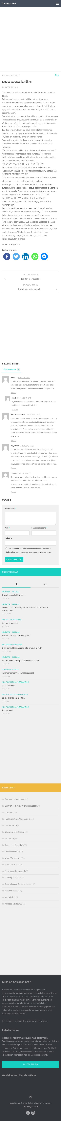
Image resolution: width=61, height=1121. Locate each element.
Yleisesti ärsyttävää (13, 904)
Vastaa (13, 393)
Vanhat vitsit (10, 897)
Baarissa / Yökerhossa (11, 620)
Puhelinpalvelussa (10, 670)
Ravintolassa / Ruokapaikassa (15, 695)
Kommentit (12, 369)
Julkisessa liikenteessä (12, 645)
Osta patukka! (8, 685)
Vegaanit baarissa (10, 623)
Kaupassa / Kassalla (10, 592)
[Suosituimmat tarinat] (16, 584)
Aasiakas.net (9, 3)
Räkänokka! (7, 710)
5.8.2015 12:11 (34, 415)
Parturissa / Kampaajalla (15, 871)
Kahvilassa (9, 838)
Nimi (7, 528)
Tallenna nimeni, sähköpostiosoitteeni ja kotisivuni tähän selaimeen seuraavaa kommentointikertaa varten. (28, 550)
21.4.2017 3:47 (25, 398)
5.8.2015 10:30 (24, 378)
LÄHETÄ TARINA (30, 1064)
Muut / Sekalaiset (12, 858)
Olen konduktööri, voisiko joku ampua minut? (22, 648)
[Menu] (57, 3)
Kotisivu (8, 538)
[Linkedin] (25, 256)
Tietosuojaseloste (30, 1106)
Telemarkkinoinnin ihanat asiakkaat (18, 673)
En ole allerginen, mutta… (13, 698)
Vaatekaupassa (11, 890)
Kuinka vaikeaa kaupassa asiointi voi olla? (20, 660)
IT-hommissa (11, 825)
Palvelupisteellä (11, 75)
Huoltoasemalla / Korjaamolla (15, 682)
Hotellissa (9, 812)
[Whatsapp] (34, 256)
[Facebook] (6, 256)
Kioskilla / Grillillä (12, 851)
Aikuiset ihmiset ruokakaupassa (16, 635)
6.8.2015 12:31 (24, 473)
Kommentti (10, 508)
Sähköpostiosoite (39, 528)
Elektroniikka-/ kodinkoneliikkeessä (20, 806)
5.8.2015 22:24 (28, 446)
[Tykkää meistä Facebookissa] (28, 1113)
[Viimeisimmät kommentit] (44, 584)
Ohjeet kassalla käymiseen (14, 595)
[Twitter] (16, 256)
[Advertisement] (30, 39)
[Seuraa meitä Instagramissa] (33, 1113)
